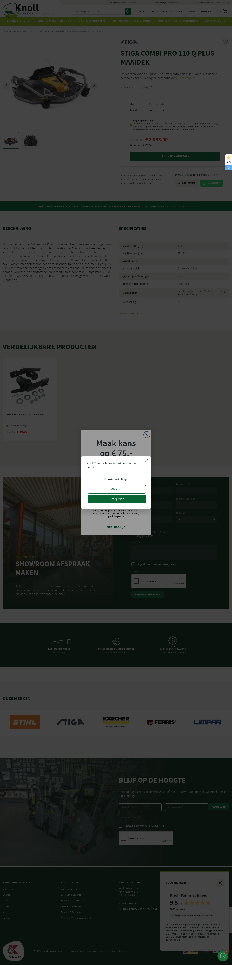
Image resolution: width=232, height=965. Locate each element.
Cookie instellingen (116, 479)
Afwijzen (116, 489)
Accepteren (116, 499)
